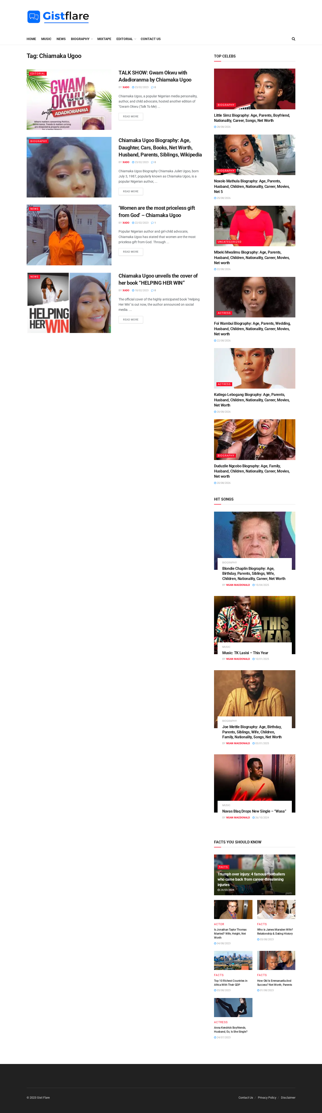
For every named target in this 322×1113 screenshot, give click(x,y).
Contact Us (151, 39)
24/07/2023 (223, 1037)
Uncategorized (229, 241)
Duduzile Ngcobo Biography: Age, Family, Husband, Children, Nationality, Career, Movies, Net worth (252, 471)
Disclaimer (288, 1097)
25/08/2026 (223, 198)
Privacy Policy (267, 1097)
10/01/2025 (262, 659)
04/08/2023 (223, 943)
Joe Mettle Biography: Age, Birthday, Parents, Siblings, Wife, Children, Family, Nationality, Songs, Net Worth (252, 732)
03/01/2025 (262, 743)
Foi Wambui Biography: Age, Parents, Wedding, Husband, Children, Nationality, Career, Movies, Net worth (252, 328)
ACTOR (219, 924)
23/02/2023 (141, 87)
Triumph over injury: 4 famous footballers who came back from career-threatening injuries (251, 879)
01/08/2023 (266, 990)
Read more (131, 116)
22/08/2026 (223, 269)
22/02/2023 (141, 222)
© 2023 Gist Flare (38, 1097)
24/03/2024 (227, 889)
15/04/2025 (262, 585)
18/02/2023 (141, 290)
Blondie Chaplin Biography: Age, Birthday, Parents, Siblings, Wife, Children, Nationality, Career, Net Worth (253, 573)
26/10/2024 (262, 817)
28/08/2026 (223, 126)
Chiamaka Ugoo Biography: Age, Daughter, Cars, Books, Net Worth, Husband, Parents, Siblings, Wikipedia (160, 147)
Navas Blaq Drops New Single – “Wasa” (254, 811)
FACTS (223, 867)
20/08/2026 (223, 411)
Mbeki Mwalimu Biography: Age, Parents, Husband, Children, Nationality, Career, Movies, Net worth (252, 257)
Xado (126, 87)
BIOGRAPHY (80, 39)
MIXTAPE (104, 39)
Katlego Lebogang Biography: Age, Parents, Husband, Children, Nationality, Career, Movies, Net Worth (252, 399)
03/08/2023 (266, 939)
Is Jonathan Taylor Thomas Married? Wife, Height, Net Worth (230, 933)
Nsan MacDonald (238, 585)
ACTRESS (224, 313)
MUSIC (46, 39)
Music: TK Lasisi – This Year (245, 653)
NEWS (61, 39)
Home (31, 39)
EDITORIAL (124, 39)
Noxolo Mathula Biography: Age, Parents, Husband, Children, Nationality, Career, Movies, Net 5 (252, 186)
